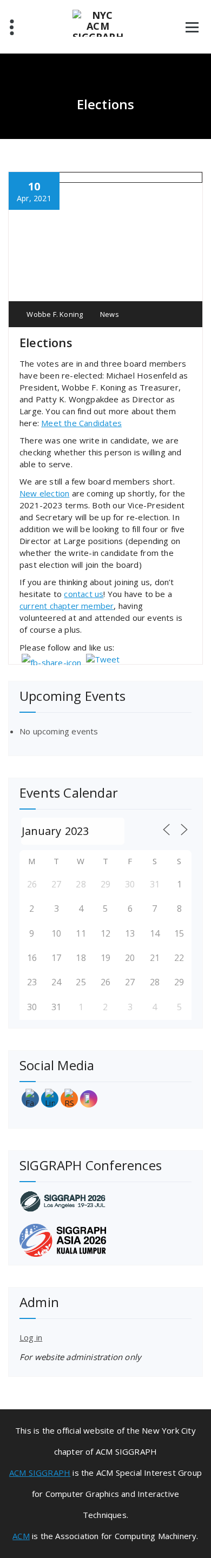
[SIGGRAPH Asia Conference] (105, 1240)
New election (44, 493)
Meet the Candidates (81, 422)
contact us (83, 593)
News (109, 314)
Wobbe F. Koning (54, 314)
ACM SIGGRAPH (39, 1472)
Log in (30, 1337)
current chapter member (66, 605)
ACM (21, 1535)
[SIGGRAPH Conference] (105, 1201)
